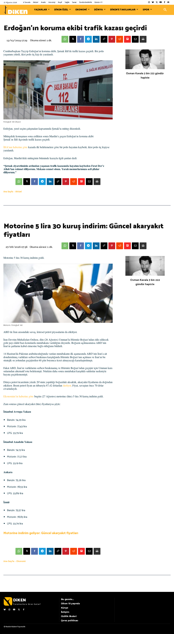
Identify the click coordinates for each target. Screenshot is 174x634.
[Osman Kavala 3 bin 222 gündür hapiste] (145, 59)
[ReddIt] (119, 39)
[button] (165, 10)
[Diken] (16, 10)
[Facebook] (164, 2)
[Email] (135, 39)
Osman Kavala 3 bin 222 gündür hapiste (145, 75)
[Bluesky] (153, 2)
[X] (72, 39)
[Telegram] (88, 39)
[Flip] (127, 39)
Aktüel (18, 191)
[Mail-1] (168, 2)
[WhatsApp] (65, 39)
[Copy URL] (104, 39)
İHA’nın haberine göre (15, 147)
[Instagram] (149, 2)
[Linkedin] (96, 39)
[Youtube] (161, 2)
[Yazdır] (143, 39)
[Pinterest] (111, 39)
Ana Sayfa (8, 191)
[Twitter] (157, 2)
